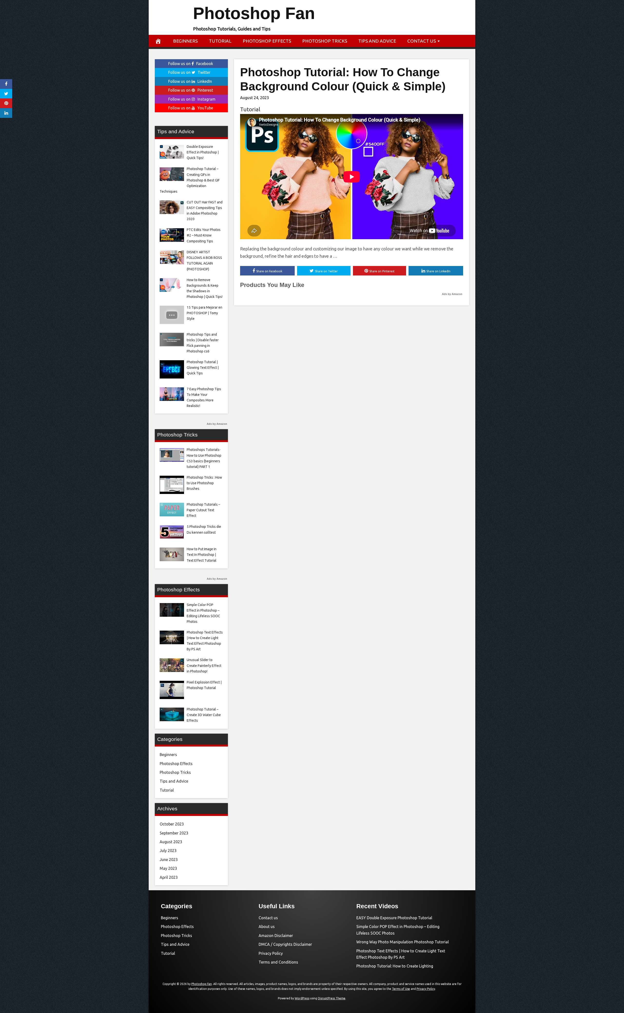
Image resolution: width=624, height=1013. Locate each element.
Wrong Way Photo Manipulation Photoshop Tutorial (402, 942)
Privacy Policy (271, 953)
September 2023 (174, 833)
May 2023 (168, 868)
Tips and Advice (377, 41)
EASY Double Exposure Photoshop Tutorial (394, 918)
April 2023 (169, 877)
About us (267, 926)
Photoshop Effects (267, 41)
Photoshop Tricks (324, 41)
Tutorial (220, 41)
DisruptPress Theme (331, 998)
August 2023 (171, 842)
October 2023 (172, 824)
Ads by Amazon (452, 294)
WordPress (302, 998)
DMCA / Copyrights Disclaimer (285, 944)
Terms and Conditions (278, 962)
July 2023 (168, 850)
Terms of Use (401, 988)
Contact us (421, 41)
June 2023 (169, 859)
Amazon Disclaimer (276, 935)
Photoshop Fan (254, 13)
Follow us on (190, 63)
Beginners (185, 41)
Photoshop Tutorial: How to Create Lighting (394, 966)
